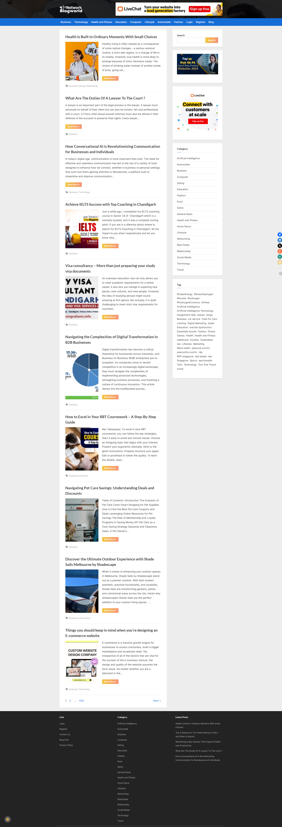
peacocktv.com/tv (187, 352)
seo (210, 356)
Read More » (111, 79)
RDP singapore (185, 356)
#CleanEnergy (185, 294)
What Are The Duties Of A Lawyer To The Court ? (105, 98)
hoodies (194, 339)
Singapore (182, 360)
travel (180, 368)
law (179, 343)
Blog (211, 22)
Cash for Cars (209, 318)
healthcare (183, 339)
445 (81, 700)
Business (66, 22)
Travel (180, 269)
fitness (211, 331)
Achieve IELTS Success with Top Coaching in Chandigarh (110, 204)
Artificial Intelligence (188, 158)
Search (181, 35)
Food (180, 201)
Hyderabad (206, 339)
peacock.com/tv (201, 348)
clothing (181, 323)
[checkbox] (8, 819)
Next (156, 700)
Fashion (178, 22)
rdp (200, 352)
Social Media (184, 257)
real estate (201, 356)
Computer (135, 22)
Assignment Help (186, 314)
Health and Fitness (101, 22)
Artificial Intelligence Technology (195, 310)
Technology (81, 22)
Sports (193, 360)
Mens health (183, 348)
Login (189, 22)
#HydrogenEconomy (188, 302)
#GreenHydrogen (203, 294)
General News (184, 214)
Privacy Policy (66, 745)
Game (180, 207)
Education (121, 22)
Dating (82, 86)
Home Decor (85, 618)
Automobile (164, 22)
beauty (201, 314)
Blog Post (64, 740)
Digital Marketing (197, 323)
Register (200, 22)
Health (189, 335)
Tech (179, 364)
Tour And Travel (207, 364)
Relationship (92, 86)
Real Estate (183, 244)
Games (181, 335)
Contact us (64, 734)
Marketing (198, 343)
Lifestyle (149, 22)
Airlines (205, 302)
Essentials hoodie (186, 331)
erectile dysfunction (201, 327)
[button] (280, 234)
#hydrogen (194, 298)
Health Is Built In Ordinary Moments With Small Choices (111, 37)
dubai (211, 323)
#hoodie (181, 298)
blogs (209, 314)
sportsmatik (205, 360)
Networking (183, 238)
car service (194, 318)
